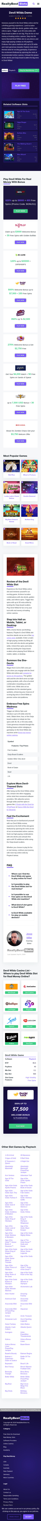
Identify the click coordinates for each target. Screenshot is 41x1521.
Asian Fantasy (10, 1324)
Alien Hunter (9, 1294)
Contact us (7, 1492)
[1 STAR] (16, 18)
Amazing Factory (23, 1295)
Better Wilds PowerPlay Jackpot (25, 1379)
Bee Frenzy (9, 1367)
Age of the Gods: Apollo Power (25, 1180)
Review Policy (8, 1505)
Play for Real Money (28, 70)
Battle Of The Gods (25, 1357)
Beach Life (24, 1363)
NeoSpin (29, 1043)
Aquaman (24, 1309)
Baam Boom (25, 1344)
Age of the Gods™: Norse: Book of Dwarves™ (11, 1243)
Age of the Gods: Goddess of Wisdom (11, 1212)
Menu (38, 4)
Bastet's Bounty (11, 1353)
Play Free (20, 85)
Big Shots (8, 1391)
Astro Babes (25, 1324)
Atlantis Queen (26, 1327)
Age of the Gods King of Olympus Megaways (26, 1220)
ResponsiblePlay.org (33, 1410)
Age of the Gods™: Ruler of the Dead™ (25, 1267)
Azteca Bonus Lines (25, 1340)
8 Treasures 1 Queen (10, 1162)
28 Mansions (25, 1155)
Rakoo (11, 1043)
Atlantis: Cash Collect (10, 1328)
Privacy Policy (8, 1502)
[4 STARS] (23, 18)
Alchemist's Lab (26, 1287)
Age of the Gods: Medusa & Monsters (10, 1235)
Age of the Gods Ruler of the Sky (26, 1273)
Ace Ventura (9, 1175)
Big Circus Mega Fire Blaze (24, 1386)
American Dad (10, 1299)
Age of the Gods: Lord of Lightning (10, 1228)
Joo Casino (29, 992)
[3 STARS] (20, 18)
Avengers (8, 1332)
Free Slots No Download (11, 1434)
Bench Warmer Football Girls (26, 1368)
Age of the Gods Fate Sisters (26, 1192)
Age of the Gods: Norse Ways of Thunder (9, 1259)
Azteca (7, 1339)
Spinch (11, 1026)
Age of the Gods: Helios (25, 1211)
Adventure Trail (26, 1175)
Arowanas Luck (11, 1319)
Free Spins (32, 1080)
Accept (28, 1517)
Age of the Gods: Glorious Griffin (26, 1198)
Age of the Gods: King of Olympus (10, 1219)
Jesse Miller (29, 936)
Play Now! (20, 1126)
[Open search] (33, 3)
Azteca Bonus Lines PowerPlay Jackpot (10, 1347)
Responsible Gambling (11, 1495)
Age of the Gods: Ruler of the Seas (10, 1274)
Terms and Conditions (10, 1499)
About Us (6, 1489)
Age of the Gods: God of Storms (10, 1205)
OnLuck (29, 1026)
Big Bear (8, 1384)
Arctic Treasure (26, 1316)
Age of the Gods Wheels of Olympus (26, 1281)
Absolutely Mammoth (9, 1167)
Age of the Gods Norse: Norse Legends (26, 1251)
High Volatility (31, 1077)
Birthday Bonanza (23, 1392)
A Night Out (24, 1161)
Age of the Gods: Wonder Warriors (10, 1289)
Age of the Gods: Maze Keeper (24, 1228)
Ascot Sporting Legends (25, 1320)
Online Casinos (8, 1443)
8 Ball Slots (24, 1158)
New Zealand (8, 1471)
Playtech (32, 1059)
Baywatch (8, 1363)
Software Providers (10, 1440)
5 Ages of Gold (10, 1158)
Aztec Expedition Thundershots (25, 1334)
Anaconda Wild (11, 1304)
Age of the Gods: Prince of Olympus (11, 1267)
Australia (6, 1468)
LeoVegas (11, 1009)
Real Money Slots (9, 1437)
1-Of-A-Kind (9, 1155)
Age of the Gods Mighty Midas (26, 1234)
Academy (6, 1450)
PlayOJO (29, 1009)
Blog (4, 1447)
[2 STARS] (18, 18)
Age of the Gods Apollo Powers (11, 1186)
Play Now (20, 211)
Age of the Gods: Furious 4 (11, 1197)
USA (4, 1461)
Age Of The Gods (9, 1179)
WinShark (11, 992)
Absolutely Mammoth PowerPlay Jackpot (24, 1169)
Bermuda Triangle (8, 1373)
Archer (7, 1316)
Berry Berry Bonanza (24, 1373)
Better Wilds (9, 1377)
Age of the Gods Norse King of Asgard (11, 1251)
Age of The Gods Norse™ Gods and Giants (25, 1243)
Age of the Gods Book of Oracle (26, 1186)
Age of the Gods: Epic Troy (11, 1192)
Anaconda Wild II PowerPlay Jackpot (11, 1311)
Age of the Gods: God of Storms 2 (25, 1205)
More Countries (8, 1477)
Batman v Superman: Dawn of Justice (11, 1358)
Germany (6, 1474)
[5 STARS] (25, 18)
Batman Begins (26, 1353)
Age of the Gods (26, 1256)
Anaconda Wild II (26, 1305)
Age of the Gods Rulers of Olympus (11, 1281)
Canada (6, 1465)
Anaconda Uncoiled (24, 1300)
